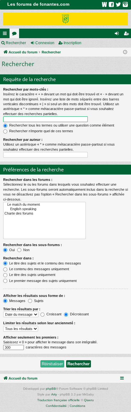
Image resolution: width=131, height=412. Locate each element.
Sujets (38, 301)
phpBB (51, 388)
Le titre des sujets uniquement (31, 275)
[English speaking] (44, 209)
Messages (16, 301)
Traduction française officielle (58, 400)
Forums (15, 34)
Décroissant (79, 314)
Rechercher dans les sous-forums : (32, 245)
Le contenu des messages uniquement (38, 269)
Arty (54, 394)
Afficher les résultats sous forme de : (34, 296)
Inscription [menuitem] (127, 34)
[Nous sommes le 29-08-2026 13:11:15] (125, 52)
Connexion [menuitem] (117, 34)
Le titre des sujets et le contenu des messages (44, 263)
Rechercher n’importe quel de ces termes (40, 131)
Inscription (72, 43)
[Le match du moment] (44, 205)
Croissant (53, 314)
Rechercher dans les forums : (27, 180)
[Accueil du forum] (65, 19)
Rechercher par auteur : (23, 139)
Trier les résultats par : (21, 309)
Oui (11, 250)
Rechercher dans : (18, 258)
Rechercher (16, 43)
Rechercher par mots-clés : (25, 89)
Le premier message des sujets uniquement (42, 281)
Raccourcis (6, 34)
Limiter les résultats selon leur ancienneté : (39, 323)
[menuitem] (56, 406)
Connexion (44, 43)
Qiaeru (89, 400)
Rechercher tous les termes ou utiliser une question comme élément (61, 125)
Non (26, 250)
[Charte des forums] (44, 213)
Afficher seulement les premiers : (31, 337)
